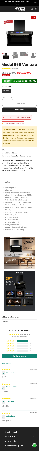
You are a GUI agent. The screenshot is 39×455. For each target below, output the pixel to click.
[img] (6, 369)
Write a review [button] (19, 356)
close (35, 3)
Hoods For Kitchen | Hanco (21, 156)
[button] (6, 69)
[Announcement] (17, 3)
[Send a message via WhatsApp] (34, 445)
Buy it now (19, 110)
